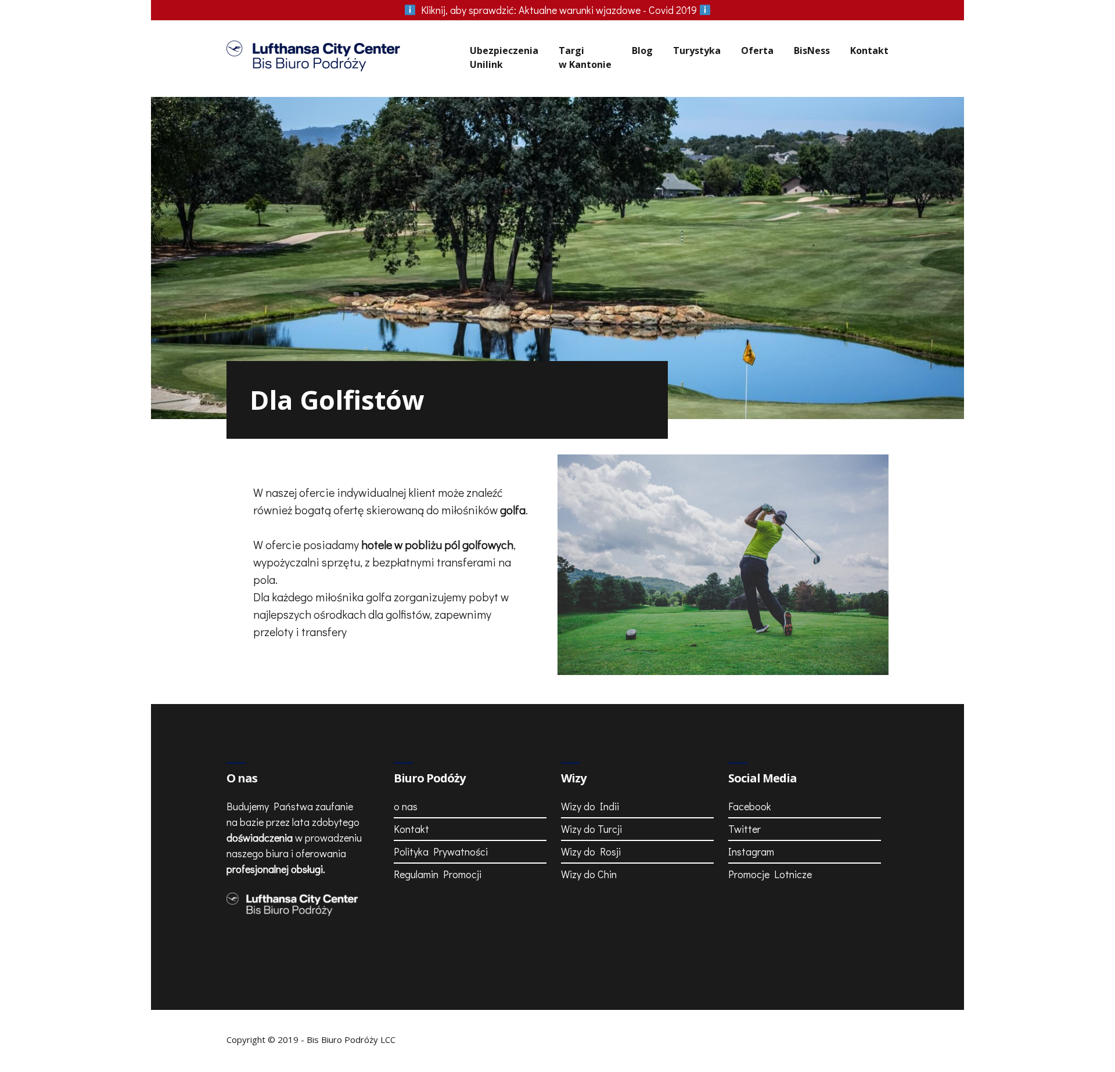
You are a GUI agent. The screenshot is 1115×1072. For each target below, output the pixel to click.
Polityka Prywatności (441, 851)
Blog (642, 50)
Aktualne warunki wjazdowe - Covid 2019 (560, 10)
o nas (406, 806)
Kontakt (869, 50)
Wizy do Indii (590, 806)
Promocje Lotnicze (770, 874)
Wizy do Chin (589, 874)
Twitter (744, 829)
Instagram (751, 851)
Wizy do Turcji (591, 829)
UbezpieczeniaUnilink (504, 57)
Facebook (749, 806)
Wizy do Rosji (591, 851)
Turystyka (697, 50)
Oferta (757, 50)
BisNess (812, 50)
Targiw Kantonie (585, 57)
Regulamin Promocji (437, 874)
